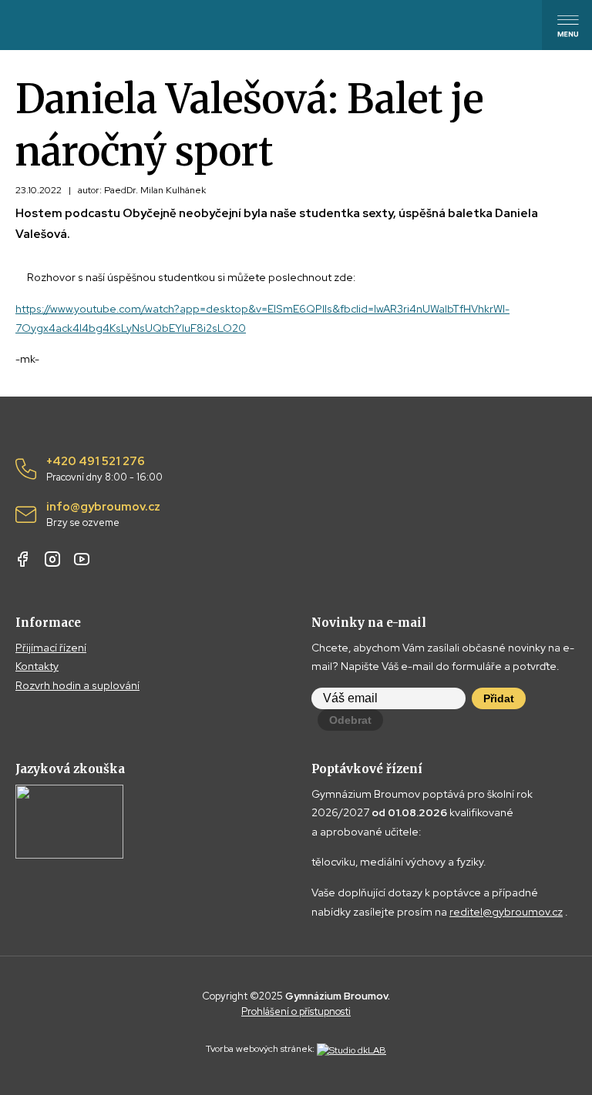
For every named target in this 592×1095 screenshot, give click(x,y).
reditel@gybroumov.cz (506, 912)
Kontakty (37, 666)
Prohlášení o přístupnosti (296, 1011)
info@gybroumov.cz (103, 514)
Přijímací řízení (50, 648)
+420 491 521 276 (104, 469)
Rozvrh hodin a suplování (77, 685)
